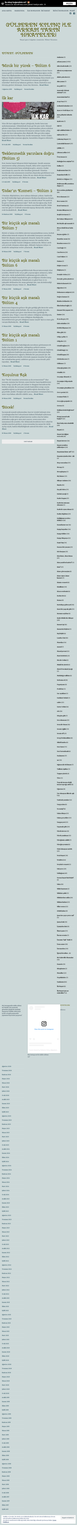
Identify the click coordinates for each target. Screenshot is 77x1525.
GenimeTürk (61, 397)
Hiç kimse (60, 476)
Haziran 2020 (6, 1372)
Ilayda (59, 485)
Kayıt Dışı (60, 543)
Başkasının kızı (62, 170)
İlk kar (7, 97)
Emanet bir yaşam (63, 310)
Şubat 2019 (5, 1439)
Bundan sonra (62, 243)
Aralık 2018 (5, 1447)
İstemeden (61, 949)
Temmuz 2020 (7, 1368)
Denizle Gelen (62, 274)
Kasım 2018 (6, 1451)
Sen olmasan (61, 720)
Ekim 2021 (5, 1306)
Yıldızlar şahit (61, 893)
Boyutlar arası (62, 239)
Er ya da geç (61, 319)
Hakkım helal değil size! (65, 410)
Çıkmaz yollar (62, 152)
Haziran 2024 (6, 1174)
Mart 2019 (5, 1435)
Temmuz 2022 (7, 1269)
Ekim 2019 (5, 1406)
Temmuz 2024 (7, 1170)
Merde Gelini (61, 660)
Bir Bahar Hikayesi (64, 219)
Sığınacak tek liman (64, 765)
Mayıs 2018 (6, 1476)
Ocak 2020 (5, 1393)
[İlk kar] (28, 119)
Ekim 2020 (5, 1356)
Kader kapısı (61, 498)
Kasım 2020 (6, 1352)
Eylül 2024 (5, 1161)
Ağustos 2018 (6, 1464)
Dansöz (59, 964)
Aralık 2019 (5, 1397)
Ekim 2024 (5, 1157)
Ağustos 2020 (6, 1364)
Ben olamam (61, 197)
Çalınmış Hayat (62, 139)
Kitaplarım (61, 969)
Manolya (60, 642)
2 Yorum (26, 289)
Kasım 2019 (6, 1401)
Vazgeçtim (61, 804)
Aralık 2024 (6, 1149)
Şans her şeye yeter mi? (65, 915)
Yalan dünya (61, 813)
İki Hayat (60, 986)
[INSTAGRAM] (70, 13)
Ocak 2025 (5, 1145)
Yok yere (60, 869)
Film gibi (60, 332)
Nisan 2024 (6, 1182)
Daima (59, 261)
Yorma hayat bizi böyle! (65, 878)
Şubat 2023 (5, 1240)
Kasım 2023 (6, 1203)
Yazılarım (60, 982)
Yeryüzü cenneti (63, 864)
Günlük (59, 372)
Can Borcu (61, 252)
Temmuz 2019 (6, 1418)
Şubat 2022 (5, 1290)
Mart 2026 (5, 1087)
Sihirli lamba (61, 742)
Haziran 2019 (6, 1422)
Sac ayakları (61, 693)
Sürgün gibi (61, 716)
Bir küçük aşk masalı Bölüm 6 (21, 263)
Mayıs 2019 (5, 1426)
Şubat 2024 (6, 1190)
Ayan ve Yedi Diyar (63, 110)
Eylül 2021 (5, 1310)
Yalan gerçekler (62, 818)
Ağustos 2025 (6, 1116)
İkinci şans (61, 931)
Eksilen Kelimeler (63, 301)
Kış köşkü (60, 633)
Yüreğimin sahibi (63, 840)
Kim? (59, 567)
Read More (44, 85)
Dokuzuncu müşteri (64, 292)
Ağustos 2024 (6, 1166)
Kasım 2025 (6, 1103)
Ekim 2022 (5, 1257)
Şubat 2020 (6, 1389)
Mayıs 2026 (6, 1079)
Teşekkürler (61, 977)
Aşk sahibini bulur (63, 130)
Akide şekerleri (62, 77)
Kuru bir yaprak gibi (64, 609)
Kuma (59, 600)
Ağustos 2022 (6, 1265)
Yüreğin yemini (62, 844)
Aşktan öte (61, 135)
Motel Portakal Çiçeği (64, 669)
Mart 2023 (5, 1236)
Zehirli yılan (61, 911)
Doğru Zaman (62, 297)
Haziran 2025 (6, 1124)
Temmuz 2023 (7, 1219)
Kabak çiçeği (61, 494)
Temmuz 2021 (6, 1319)
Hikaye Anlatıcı (62, 480)
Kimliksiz (60, 587)
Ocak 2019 (5, 1443)
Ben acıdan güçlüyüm (65, 190)
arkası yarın (61, 62)
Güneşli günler (62, 368)
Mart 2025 (5, 1137)
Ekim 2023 (5, 1207)
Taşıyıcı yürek (62, 773)
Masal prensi (61, 651)
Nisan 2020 (6, 1381)
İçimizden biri (62, 926)
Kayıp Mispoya (62, 538)
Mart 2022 (5, 1286)
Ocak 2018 (5, 1493)
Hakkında (19, 11)
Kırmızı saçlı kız (62, 613)
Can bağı (60, 248)
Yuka (58, 884)
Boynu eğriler (62, 234)
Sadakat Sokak (62, 698)
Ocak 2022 (5, 1294)
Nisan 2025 (6, 1132)
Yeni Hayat (61, 855)
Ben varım (61, 201)
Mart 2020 (5, 1385)
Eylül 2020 (5, 1360)
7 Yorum (26, 251)
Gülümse (60, 363)
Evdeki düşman (62, 328)
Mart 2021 (5, 1335)
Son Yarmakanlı (62, 751)
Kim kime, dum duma (64, 556)
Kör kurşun (61, 551)
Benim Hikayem (63, 210)
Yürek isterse (62, 831)
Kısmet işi (60, 624)
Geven (59, 406)
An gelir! (60, 86)
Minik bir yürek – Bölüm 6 (26, 65)
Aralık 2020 (6, 1348)
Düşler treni (61, 266)
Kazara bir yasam (63, 547)
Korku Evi (60, 596)
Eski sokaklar (62, 323)
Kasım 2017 (6, 1501)
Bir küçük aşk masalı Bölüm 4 (21, 300)
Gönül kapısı (61, 355)
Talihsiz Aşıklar (62, 769)
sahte (59, 702)
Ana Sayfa (7, 11)
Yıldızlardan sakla (63, 898)
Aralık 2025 (6, 1099)
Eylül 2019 (5, 1410)
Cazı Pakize (61, 257)
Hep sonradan (62, 463)
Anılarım (60, 57)
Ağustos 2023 (6, 1215)
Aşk (58, 126)
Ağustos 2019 (6, 1414)
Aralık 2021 (5, 1298)
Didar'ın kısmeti (62, 283)
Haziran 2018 (6, 1472)
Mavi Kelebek (62, 656)
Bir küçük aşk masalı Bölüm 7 (21, 225)
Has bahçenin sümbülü (65, 423)
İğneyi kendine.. (63, 953)
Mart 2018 (5, 1484)
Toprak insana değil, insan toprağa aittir (64, 783)
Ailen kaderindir (63, 66)
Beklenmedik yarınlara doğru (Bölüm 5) (28, 156)
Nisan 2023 (5, 1232)
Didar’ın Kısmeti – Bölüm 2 (27, 190)
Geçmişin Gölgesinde (65, 381)
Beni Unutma (62, 206)
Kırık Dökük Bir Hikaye (65, 618)
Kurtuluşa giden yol (64, 605)
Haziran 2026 (6, 1074)
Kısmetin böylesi (63, 629)
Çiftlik (59, 148)
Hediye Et (69, 4)
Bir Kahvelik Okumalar (65, 957)
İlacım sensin (62, 935)
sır (58, 760)
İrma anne (61, 944)
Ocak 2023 (5, 1244)
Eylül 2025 (5, 1112)
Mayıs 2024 (6, 1178)
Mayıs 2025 (6, 1128)
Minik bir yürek (62, 665)
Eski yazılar (28, 441)
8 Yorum (25, 182)
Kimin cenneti (62, 582)
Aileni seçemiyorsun (64, 70)
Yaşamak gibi (62, 827)
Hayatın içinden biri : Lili (65, 456)
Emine (59, 314)
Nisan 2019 (5, 1430)
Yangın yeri (61, 822)
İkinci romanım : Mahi (64, 11)
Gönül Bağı (61, 350)
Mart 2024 (5, 1186)
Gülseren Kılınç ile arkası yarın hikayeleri (38, 29)
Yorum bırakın (29, 89)
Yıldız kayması (62, 889)
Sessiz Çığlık (61, 729)
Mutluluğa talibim (63, 676)
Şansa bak (60, 922)
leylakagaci (18, 89)
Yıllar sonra (61, 906)
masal (59, 647)
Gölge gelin (61, 337)
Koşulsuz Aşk (14, 374)
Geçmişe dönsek (63, 377)
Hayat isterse (62, 441)
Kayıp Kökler (61, 534)
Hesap (59, 467)
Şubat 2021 (5, 1339)
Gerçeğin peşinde (63, 401)
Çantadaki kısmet (63, 143)
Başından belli (62, 175)
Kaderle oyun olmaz (64, 509)
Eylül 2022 (5, 1261)
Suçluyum (60, 756)
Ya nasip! (60, 809)
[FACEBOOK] (74, 13)
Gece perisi (61, 392)
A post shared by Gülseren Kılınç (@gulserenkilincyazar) (47, 1050)
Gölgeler (60, 341)
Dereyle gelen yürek (64, 279)
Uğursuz (60, 789)
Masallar (60, 973)
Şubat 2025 (5, 1141)
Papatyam (61, 684)
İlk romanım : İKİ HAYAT (38, 11)
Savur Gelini (61, 707)
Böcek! (8, 407)
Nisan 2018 (5, 1480)
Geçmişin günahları (64, 388)
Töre (58, 778)
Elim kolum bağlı (63, 306)
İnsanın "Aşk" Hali (63, 940)
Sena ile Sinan (62, 724)
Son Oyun (60, 747)
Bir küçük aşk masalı (64, 223)
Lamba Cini (61, 638)
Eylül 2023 (5, 1211)
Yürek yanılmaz (62, 835)
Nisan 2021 (5, 1331)
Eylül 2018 (5, 1459)
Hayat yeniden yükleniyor (62, 446)
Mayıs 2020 (6, 1377)
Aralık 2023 (5, 1199)
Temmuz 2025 (7, 1120)
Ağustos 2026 (6, 1066)
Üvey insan (61, 157)
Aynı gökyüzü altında (64, 115)
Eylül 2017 (5, 1509)
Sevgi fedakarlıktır (63, 738)
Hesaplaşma (61, 472)
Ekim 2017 (5, 1505)
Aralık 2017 (5, 1497)
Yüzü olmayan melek (64, 849)
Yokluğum (60, 873)
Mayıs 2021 (5, 1327)
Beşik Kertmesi (62, 214)
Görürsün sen (62, 359)
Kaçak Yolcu (61, 489)
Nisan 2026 (6, 1083)
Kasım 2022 (6, 1252)
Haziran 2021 (6, 1323)
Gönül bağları (62, 346)
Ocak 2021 (5, 1344)
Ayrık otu (60, 121)
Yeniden (60, 860)
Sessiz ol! (60, 733)
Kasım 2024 (6, 1153)
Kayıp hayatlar (62, 529)
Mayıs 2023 (6, 1228)
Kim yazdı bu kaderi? (64, 562)
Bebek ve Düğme (63, 179)
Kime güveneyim (63, 571)
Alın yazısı (60, 81)
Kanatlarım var (62, 525)
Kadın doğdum (62, 514)
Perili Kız (60, 689)
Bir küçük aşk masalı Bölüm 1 (21, 337)
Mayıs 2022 (6, 1277)
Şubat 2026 (6, 1091)
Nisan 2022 (6, 1281)
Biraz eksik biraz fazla (65, 228)
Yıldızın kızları (62, 902)
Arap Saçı (60, 101)
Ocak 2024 (5, 1195)
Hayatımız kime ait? (64, 452)
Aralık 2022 (6, 1248)
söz (58, 711)
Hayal (59, 430)
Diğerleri (60, 288)
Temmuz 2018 (7, 1468)
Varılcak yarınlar (63, 800)
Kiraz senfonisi (62, 591)
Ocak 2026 (5, 1095)
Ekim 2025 (5, 1108)
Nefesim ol (61, 680)
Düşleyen (60, 270)
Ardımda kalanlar (63, 106)
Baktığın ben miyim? (64, 161)
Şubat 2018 (5, 1488)
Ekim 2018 (5, 1455)
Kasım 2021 (6, 1302)
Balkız (59, 166)
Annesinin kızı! (62, 97)
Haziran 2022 (6, 1273)
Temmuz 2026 (7, 1070)
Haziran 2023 (6, 1223)
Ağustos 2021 (6, 1315)
